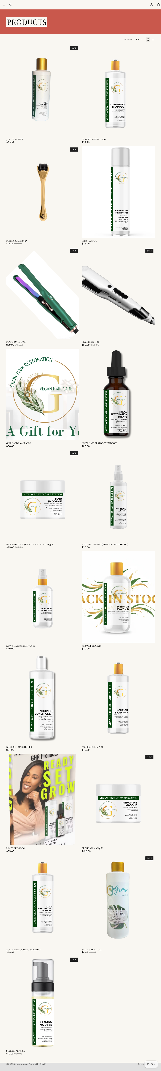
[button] (139, 39)
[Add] (74, 233)
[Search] (10, 4)
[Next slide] (150, 394)
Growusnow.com (20, 1064)
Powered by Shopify (38, 1064)
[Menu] (3, 4)
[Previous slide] (86, 394)
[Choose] (74, 131)
